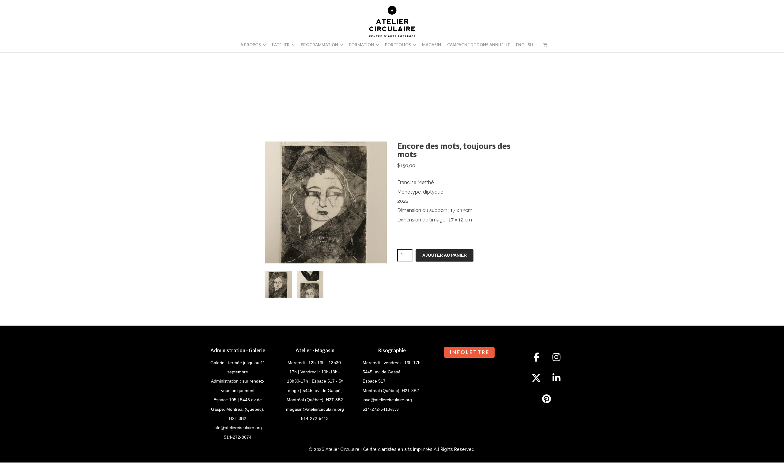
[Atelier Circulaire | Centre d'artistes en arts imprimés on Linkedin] (556, 377)
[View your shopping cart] (545, 44)
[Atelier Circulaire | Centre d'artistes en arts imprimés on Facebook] (536, 357)
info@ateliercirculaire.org (237, 427)
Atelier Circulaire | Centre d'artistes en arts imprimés (379, 449)
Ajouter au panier (444, 255)
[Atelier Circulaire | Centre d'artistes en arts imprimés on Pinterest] (546, 398)
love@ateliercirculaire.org (387, 399)
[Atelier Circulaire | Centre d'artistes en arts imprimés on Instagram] (556, 357)
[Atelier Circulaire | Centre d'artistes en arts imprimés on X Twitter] (536, 377)
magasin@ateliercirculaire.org (315, 409)
